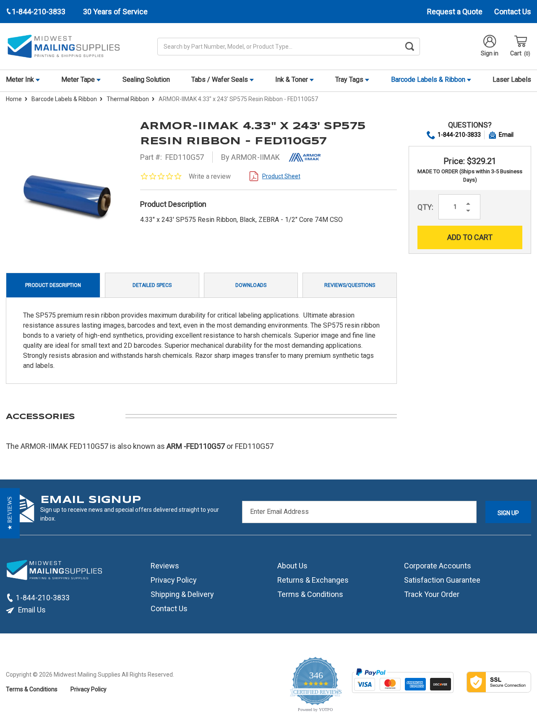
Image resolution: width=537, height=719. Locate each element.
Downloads (250, 285)
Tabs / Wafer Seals (220, 79)
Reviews (165, 565)
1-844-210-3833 (459, 134)
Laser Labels (512, 79)
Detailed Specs (152, 285)
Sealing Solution (146, 79)
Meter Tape (78, 79)
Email (506, 134)
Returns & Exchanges (313, 580)
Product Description (53, 285)
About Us (292, 565)
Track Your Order (431, 594)
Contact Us (512, 11)
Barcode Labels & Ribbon (429, 79)
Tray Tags (350, 79)
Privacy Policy (174, 580)
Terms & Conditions (310, 594)
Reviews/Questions (349, 285)
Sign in (489, 53)
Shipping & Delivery (182, 594)
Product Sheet (281, 176)
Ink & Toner (292, 79)
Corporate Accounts (437, 565)
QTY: (425, 207)
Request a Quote (454, 11)
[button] (10, 513)
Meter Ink (21, 79)
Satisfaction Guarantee (442, 580)
